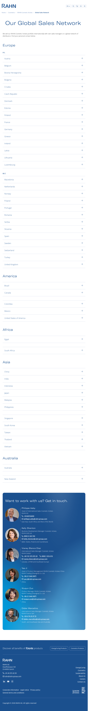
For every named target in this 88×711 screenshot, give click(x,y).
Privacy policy (35, 690)
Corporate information (11, 690)
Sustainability (80, 673)
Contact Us (81, 682)
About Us (82, 676)
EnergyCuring (80, 667)
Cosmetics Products (77, 648)
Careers (82, 679)
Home (4, 13)
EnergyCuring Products (59, 648)
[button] (68, 6)
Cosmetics (11, 13)
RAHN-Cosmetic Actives (24, 13)
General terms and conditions (13, 693)
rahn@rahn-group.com (13, 676)
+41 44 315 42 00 (11, 673)
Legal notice (24, 690)
